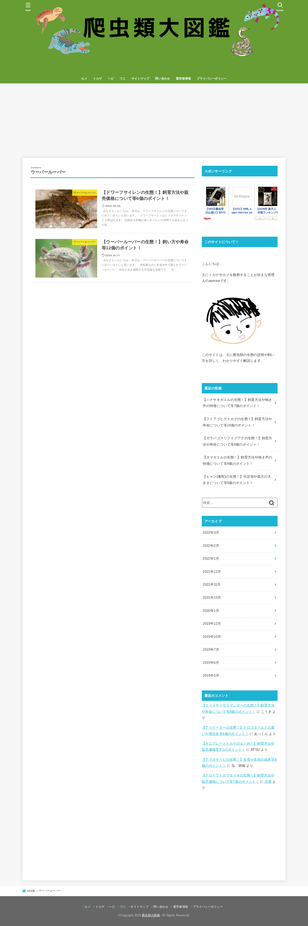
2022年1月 (211, 558)
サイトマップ (140, 78)
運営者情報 (183, 78)
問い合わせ (162, 78)
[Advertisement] (154, 120)
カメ (84, 78)
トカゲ (97, 78)
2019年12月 (212, 623)
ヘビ (111, 78)
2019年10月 (212, 636)
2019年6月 (211, 662)
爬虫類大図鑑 (151, 915)
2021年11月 (212, 584)
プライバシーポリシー (212, 78)
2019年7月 (211, 649)
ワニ (123, 78)
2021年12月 (212, 571)
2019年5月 (211, 675)
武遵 (267, 781)
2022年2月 (211, 545)
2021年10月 (212, 597)
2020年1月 (211, 611)
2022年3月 (211, 532)
